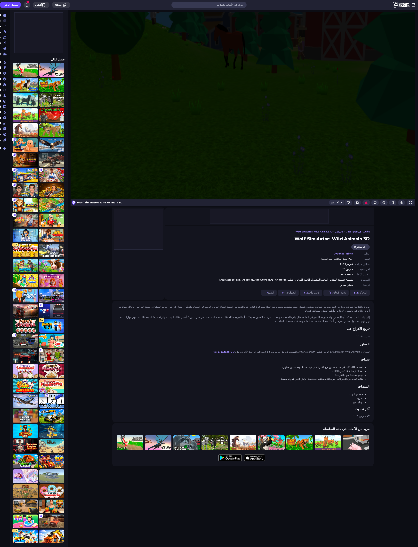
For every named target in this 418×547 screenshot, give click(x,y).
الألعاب (366, 231)
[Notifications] (27, 5)
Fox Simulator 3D (224, 352)
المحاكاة (357, 231)
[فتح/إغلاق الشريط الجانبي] (413, 5)
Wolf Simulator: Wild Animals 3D (314, 231)
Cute (348, 231)
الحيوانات (339, 231)
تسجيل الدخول (10, 5)
